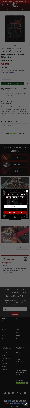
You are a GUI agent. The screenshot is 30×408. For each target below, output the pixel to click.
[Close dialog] (27, 191)
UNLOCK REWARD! (15, 212)
